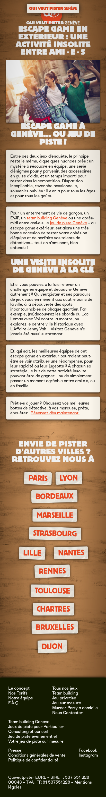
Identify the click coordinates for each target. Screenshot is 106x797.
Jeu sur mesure (66, 702)
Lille (32, 553)
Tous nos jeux (64, 688)
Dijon (52, 647)
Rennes (52, 571)
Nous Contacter (67, 712)
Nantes (71, 553)
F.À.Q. (14, 702)
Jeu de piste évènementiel (32, 736)
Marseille (55, 515)
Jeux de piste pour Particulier (36, 726)
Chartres (53, 609)
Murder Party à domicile (75, 707)
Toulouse (52, 590)
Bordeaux (54, 496)
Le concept (19, 688)
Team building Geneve (28, 721)
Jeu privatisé (64, 698)
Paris (38, 478)
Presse (14, 750)
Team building (65, 693)
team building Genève (47, 218)
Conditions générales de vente (37, 755)
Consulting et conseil (28, 731)
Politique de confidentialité (33, 760)
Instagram (88, 755)
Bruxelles (55, 627)
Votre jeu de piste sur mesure (36, 741)
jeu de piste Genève (68, 222)
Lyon (68, 478)
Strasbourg (55, 534)
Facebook (88, 750)
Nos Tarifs (18, 693)
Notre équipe (20, 698)
